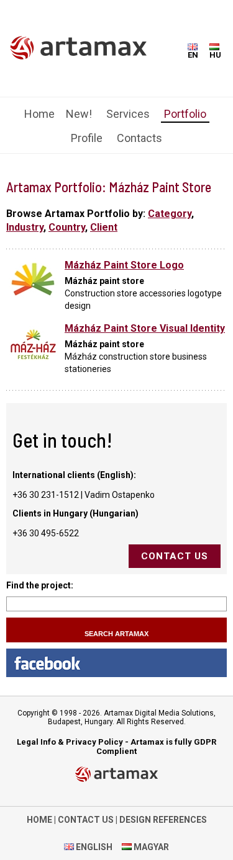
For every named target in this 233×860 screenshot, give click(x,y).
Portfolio (185, 113)
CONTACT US (86, 820)
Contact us (174, 556)
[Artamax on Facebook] (116, 663)
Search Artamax (116, 633)
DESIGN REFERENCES (163, 820)
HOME (39, 820)
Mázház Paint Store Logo (124, 265)
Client (103, 227)
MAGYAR (150, 847)
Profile (87, 137)
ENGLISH (93, 847)
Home (39, 113)
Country (66, 227)
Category (169, 213)
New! (79, 113)
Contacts (139, 137)
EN (193, 55)
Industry (24, 227)
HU (215, 55)
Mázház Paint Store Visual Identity (145, 328)
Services (128, 113)
